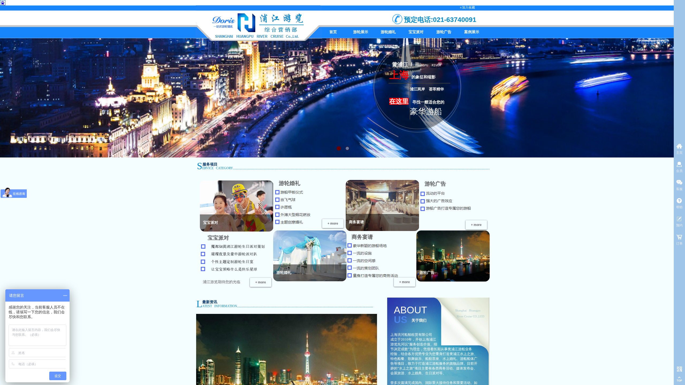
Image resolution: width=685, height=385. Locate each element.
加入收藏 (468, 7)
